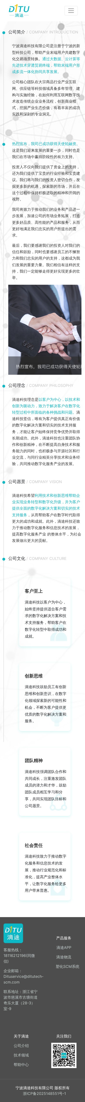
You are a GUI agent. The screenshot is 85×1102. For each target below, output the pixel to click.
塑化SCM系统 (67, 966)
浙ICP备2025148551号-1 (44, 1093)
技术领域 (21, 1055)
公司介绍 (21, 1045)
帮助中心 (21, 1064)
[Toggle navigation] (71, 10)
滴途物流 (63, 957)
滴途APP (63, 947)
